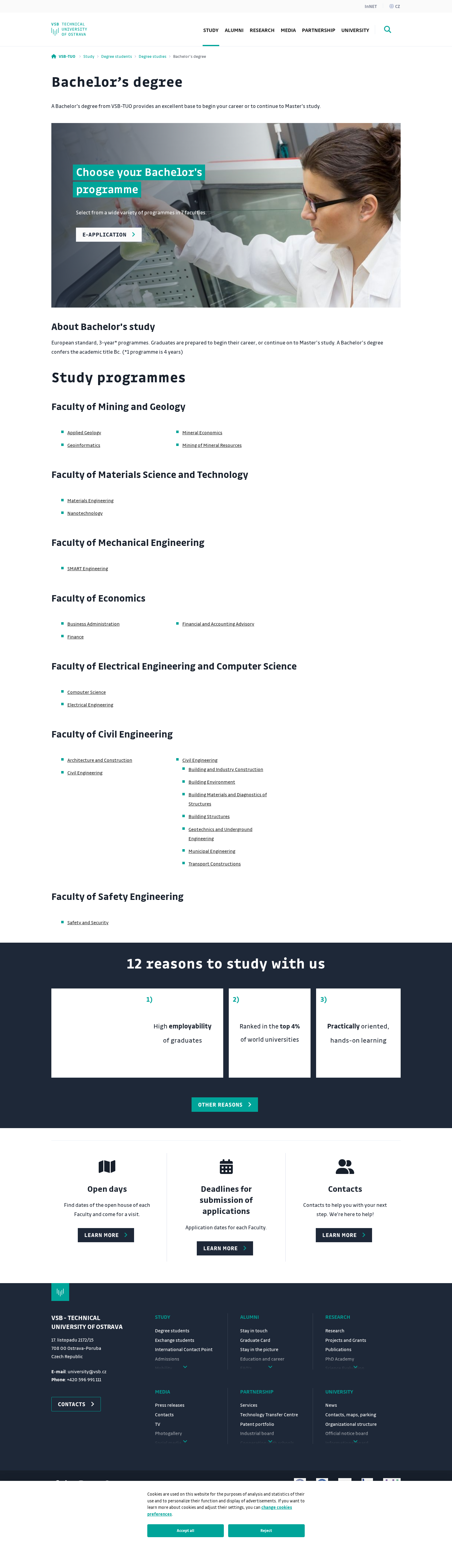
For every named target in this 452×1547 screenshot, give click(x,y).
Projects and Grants (345, 1340)
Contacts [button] (71, 1404)
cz (397, 6)
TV (157, 1424)
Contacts (164, 1414)
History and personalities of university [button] (97, 21)
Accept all (185, 1530)
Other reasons (220, 1104)
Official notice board (346, 1433)
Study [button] (211, 30)
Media (162, 1391)
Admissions (167, 1359)
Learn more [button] (101, 1234)
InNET (371, 6)
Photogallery (168, 1433)
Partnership (256, 1391)
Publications (338, 1349)
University (339, 1391)
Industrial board (257, 1433)
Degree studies (152, 56)
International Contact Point (183, 1349)
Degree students (116, 56)
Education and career (262, 1359)
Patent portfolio (257, 1424)
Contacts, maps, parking (350, 1414)
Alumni (234, 30)
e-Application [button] (104, 234)
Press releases (169, 1405)
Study (88, 56)
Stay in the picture (259, 1349)
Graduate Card (255, 1340)
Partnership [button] (318, 30)
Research (262, 30)
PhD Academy (80, 26)
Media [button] (288, 30)
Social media (78, 26)
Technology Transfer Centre (269, 1414)
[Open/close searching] (387, 30)
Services (248, 1405)
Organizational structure (351, 1424)
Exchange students (174, 1340)
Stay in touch (254, 1330)
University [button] (355, 30)
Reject (266, 1530)
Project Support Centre (91, 26)
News (331, 1405)
